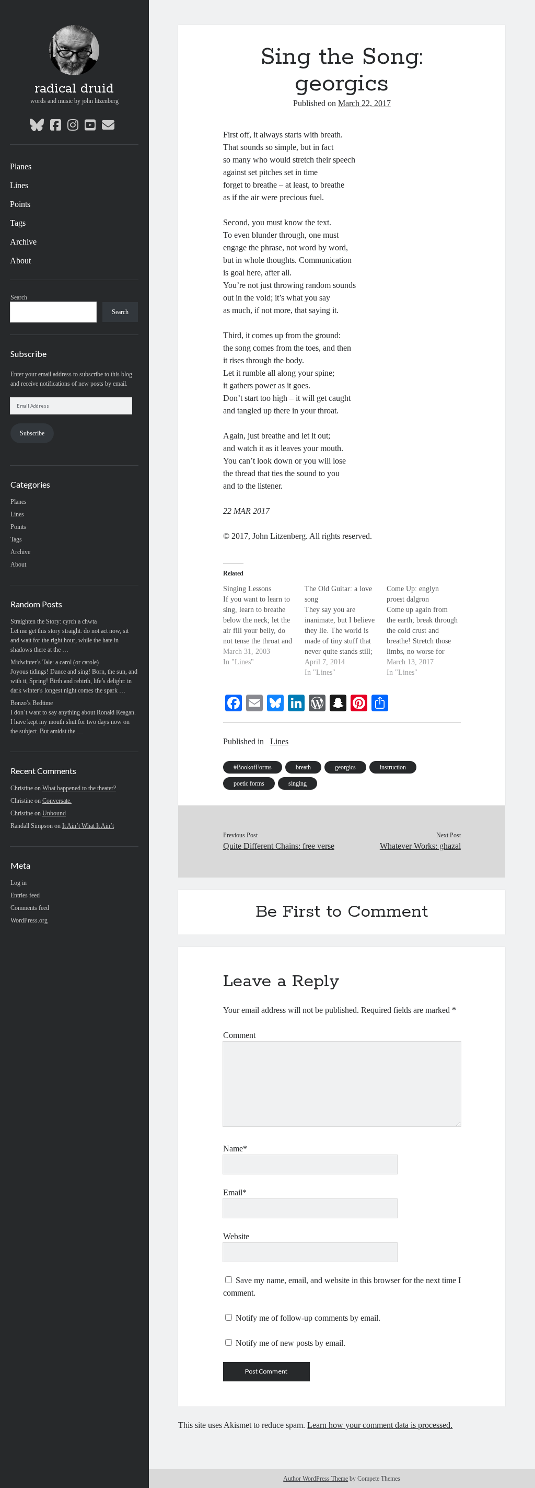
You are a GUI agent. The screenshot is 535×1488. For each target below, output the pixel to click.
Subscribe (32, 433)
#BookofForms (253, 767)
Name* (235, 1148)
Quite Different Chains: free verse (278, 845)
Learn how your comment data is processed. (379, 1425)
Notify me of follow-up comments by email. (308, 1317)
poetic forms (249, 783)
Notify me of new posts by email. (290, 1343)
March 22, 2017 (364, 103)
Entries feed (25, 895)
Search (18, 297)
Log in (18, 882)
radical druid (74, 88)
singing (297, 783)
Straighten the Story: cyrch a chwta (53, 621)
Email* (235, 1192)
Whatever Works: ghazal (420, 845)
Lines (19, 185)
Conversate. (57, 800)
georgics (345, 767)
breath (303, 767)
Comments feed (29, 908)
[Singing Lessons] (264, 625)
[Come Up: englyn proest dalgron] (428, 631)
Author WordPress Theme (315, 1478)
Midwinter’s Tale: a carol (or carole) (54, 662)
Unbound (54, 813)
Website (236, 1236)
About (20, 260)
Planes (20, 166)
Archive (23, 241)
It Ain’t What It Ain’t (88, 825)
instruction (393, 767)
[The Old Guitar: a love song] (346, 631)
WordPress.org (29, 920)
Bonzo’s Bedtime (31, 703)
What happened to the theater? (79, 788)
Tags (18, 222)
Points (20, 204)
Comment (239, 1035)
